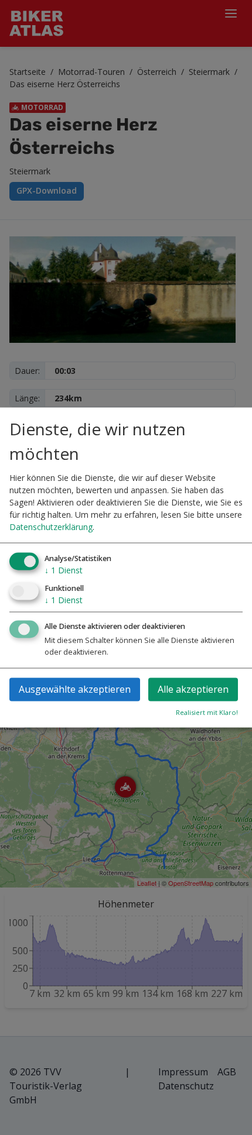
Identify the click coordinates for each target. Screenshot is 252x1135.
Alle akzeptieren (193, 689)
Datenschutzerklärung (51, 526)
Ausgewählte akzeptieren (75, 689)
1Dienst (64, 570)
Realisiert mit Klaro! (207, 712)
